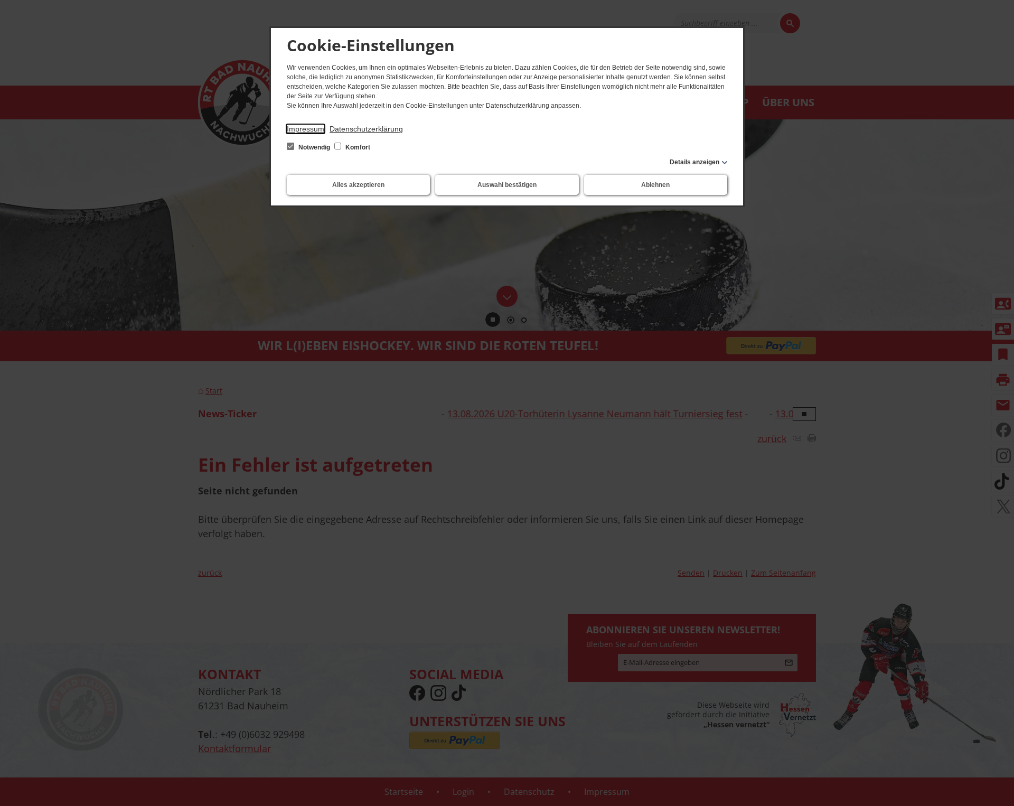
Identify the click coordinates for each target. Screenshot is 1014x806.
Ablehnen (655, 185)
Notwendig (314, 147)
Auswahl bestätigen (507, 185)
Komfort (357, 147)
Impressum (305, 129)
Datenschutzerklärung (366, 129)
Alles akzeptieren (358, 185)
